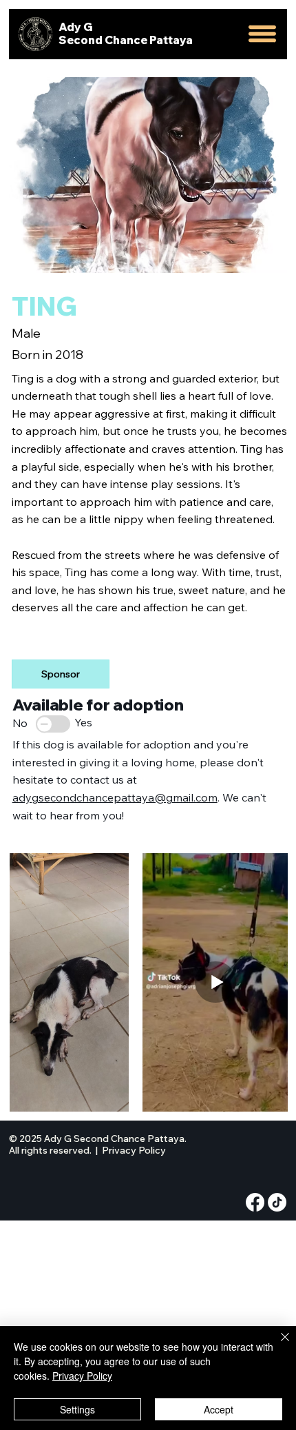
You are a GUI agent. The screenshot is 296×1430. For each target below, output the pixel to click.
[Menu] (263, 34)
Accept (218, 1409)
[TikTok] (277, 1202)
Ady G (76, 27)
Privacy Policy (134, 1150)
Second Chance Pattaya (126, 40)
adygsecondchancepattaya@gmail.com (115, 797)
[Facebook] (255, 1202)
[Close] (276, 1345)
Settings (77, 1409)
